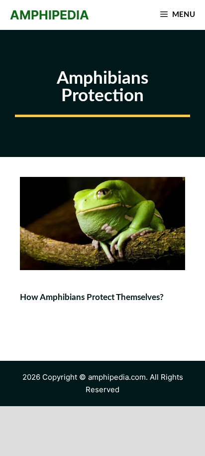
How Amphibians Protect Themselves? (92, 297)
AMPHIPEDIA (49, 14)
